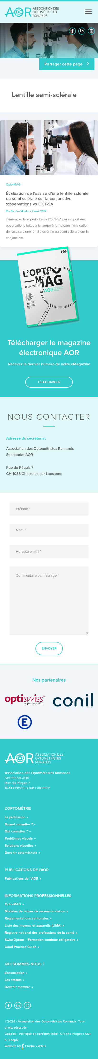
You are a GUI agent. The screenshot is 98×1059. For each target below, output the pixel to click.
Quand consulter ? (19, 825)
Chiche (29, 1046)
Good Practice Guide (20, 947)
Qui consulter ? (16, 832)
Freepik (13, 1040)
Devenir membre (17, 987)
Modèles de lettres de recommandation (35, 912)
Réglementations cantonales (27, 919)
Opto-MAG (13, 184)
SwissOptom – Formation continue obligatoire (40, 940)
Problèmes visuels (19, 839)
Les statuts (13, 980)
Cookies (10, 1033)
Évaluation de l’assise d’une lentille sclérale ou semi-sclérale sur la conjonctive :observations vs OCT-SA (47, 198)
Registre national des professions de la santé (39, 933)
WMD (42, 1046)
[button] (72, 31)
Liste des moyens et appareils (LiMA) (33, 926)
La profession (15, 818)
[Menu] (88, 12)
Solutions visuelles (19, 846)
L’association (14, 973)
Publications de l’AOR (21, 879)
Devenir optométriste (21, 853)
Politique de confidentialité (38, 1033)
